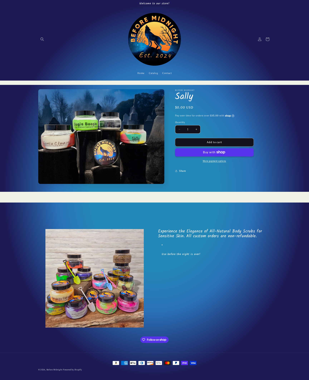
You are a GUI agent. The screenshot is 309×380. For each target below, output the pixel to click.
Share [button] (182, 170)
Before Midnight (54, 370)
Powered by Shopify (72, 370)
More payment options (214, 161)
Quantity (180, 122)
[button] (42, 39)
